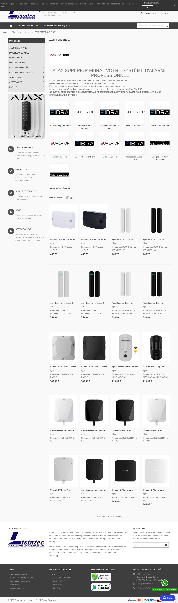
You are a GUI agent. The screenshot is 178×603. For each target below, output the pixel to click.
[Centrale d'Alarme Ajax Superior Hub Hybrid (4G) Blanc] (156, 411)
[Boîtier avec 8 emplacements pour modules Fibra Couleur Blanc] (63, 348)
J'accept (147, 8)
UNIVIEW (56, 588)
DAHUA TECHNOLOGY (62, 578)
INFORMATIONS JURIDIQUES (55, 25)
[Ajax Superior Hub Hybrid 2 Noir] (94, 471)
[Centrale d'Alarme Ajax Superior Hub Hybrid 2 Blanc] (63, 471)
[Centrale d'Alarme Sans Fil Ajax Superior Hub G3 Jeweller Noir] (125, 471)
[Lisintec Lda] (21, 13)
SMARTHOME (15, 77)
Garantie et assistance (20, 581)
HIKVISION (57, 585)
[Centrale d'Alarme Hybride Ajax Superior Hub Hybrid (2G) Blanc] (63, 411)
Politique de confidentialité (21, 578)
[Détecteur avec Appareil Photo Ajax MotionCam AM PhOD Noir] (156, 348)
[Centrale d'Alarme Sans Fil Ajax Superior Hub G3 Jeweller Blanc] (156, 471)
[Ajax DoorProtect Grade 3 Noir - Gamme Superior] (94, 284)
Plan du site (15, 585)
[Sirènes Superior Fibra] (85, 143)
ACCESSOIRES (15, 82)
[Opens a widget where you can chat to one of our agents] (167, 598)
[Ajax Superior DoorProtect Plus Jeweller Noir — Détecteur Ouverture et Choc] (156, 284)
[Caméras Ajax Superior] (60, 174)
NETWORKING (16, 57)
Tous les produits (26, 25)
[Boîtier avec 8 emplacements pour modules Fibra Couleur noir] (94, 348)
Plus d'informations (151, 3)
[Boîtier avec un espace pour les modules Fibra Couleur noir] (94, 220)
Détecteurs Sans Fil (135, 125)
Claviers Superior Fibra (160, 125)
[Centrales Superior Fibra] (60, 112)
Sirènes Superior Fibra (85, 157)
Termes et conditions (19, 574)
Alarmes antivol (18, 48)
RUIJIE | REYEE (59, 581)
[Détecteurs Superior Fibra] (110, 112)
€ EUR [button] (166, 13)
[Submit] (166, 544)
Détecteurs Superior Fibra (110, 127)
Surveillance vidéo (19, 52)
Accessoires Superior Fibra (135, 158)
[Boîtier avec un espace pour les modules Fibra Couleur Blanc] (63, 220)
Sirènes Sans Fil (110, 157)
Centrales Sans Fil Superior (85, 127)
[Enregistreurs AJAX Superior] (160, 143)
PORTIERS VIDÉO (17, 62)
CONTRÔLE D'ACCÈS (18, 67)
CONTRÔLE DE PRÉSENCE (21, 72)
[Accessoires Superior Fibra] (135, 143)
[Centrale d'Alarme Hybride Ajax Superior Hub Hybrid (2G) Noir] (94, 411)
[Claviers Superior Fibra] (160, 112)
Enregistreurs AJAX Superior (159, 158)
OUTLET (13, 87)
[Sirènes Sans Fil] (110, 143)
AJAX (54, 574)
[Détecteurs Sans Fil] (135, 112)
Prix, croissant (55, 198)
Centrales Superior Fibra (60, 125)
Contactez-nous (17, 588)
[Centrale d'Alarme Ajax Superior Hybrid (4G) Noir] (125, 411)
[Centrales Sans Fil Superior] (85, 112)
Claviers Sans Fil (59, 157)
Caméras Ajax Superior (60, 188)
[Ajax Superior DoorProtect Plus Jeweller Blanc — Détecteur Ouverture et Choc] (125, 284)
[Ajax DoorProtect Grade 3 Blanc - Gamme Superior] (63, 284)
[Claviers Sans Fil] (60, 143)
